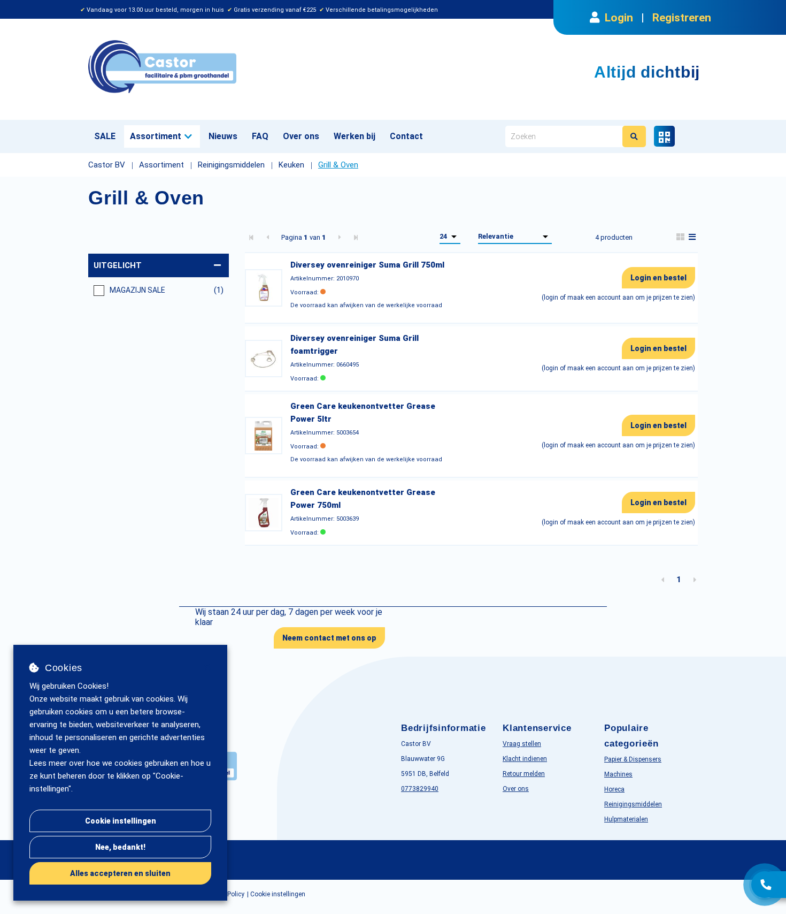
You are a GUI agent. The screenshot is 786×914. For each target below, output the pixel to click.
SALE (104, 136)
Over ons (301, 136)
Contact (406, 136)
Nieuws (223, 136)
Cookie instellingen (120, 821)
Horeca (614, 789)
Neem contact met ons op (329, 638)
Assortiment (155, 136)
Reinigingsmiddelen (633, 804)
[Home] (236, 66)
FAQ (260, 136)
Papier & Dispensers (632, 759)
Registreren (681, 17)
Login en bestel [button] (658, 277)
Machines (618, 774)
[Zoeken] (634, 136)
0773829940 (419, 789)
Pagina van (303, 237)
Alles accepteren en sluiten (120, 873)
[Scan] (664, 136)
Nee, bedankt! (120, 847)
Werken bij (354, 136)
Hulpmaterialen (626, 819)
